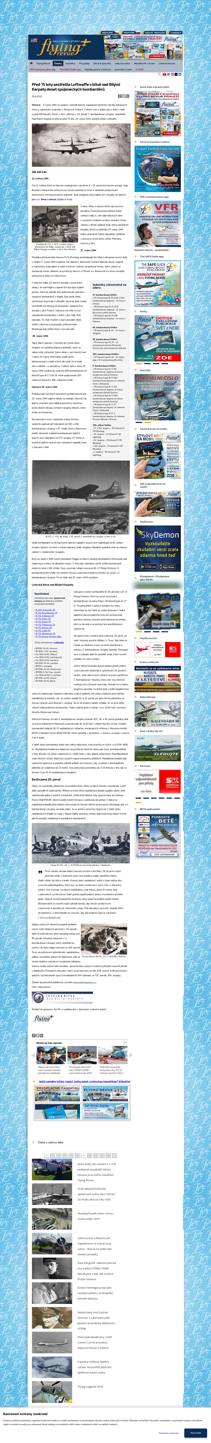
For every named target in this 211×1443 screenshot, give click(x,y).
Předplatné (130, 34)
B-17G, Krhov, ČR (43, 618)
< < (46, 1155)
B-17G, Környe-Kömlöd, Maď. (49, 636)
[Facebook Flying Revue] (169, 75)
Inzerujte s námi (123, 69)
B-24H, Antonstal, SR (45, 610)
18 (102, 1155)
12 (65, 1155)
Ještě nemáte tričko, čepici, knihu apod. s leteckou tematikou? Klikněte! (84, 1081)
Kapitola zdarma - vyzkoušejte (151, 250)
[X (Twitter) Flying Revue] (176, 75)
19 (109, 1155)
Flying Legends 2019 (90, 1386)
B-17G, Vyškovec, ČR (45, 616)
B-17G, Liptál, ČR (43, 630)
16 (90, 1155)
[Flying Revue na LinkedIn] (180, 75)
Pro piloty (84, 63)
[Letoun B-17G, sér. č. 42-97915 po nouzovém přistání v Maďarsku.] (81, 863)
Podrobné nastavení (169, 1433)
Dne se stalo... (164, 724)
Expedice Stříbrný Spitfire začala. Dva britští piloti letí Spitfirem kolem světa (94, 1367)
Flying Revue (44, 63)
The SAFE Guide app (70, 69)
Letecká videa (122, 63)
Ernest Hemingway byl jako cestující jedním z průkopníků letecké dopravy (95, 1293)
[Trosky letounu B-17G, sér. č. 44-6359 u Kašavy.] (104, 954)
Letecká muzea (167, 63)
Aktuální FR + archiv (144, 63)
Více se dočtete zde (50, 917)
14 (78, 1155)
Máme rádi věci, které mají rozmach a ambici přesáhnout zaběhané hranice (49, 1071)
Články (58, 63)
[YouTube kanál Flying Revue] (164, 75)
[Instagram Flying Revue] (172, 75)
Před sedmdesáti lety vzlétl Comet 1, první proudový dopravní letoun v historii (95, 1342)
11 (59, 1155)
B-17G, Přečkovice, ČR (45, 624)
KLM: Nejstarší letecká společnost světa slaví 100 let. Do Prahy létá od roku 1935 (96, 1194)
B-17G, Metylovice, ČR (45, 633)
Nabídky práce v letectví (98, 69)
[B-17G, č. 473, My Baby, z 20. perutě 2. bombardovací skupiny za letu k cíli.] (81, 534)
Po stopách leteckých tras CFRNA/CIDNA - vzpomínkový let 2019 (80, 1070)
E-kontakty (178, 34)
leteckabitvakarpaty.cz (85, 982)
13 (71, 1155)
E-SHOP (140, 69)
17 (96, 1155)
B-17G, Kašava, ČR (44, 627)
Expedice (70, 63)
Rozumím (195, 1433)
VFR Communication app (43, 69)
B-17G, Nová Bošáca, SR (46, 613)
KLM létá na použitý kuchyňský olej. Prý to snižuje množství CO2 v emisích (112, 1071)
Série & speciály (102, 63)
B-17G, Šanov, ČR (43, 621)
